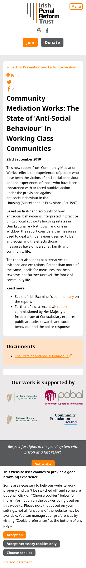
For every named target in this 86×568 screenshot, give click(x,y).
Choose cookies (19, 552)
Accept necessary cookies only (32, 543)
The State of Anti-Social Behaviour (42, 356)
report (62, 306)
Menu (76, 6)
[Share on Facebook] (43, 88)
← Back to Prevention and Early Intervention (41, 67)
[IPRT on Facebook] (47, 32)
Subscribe (43, 464)
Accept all (15, 535)
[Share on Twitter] (42, 82)
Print (14, 75)
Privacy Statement (17, 562)
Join (30, 42)
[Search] (38, 32)
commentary (64, 296)
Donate (52, 42)
